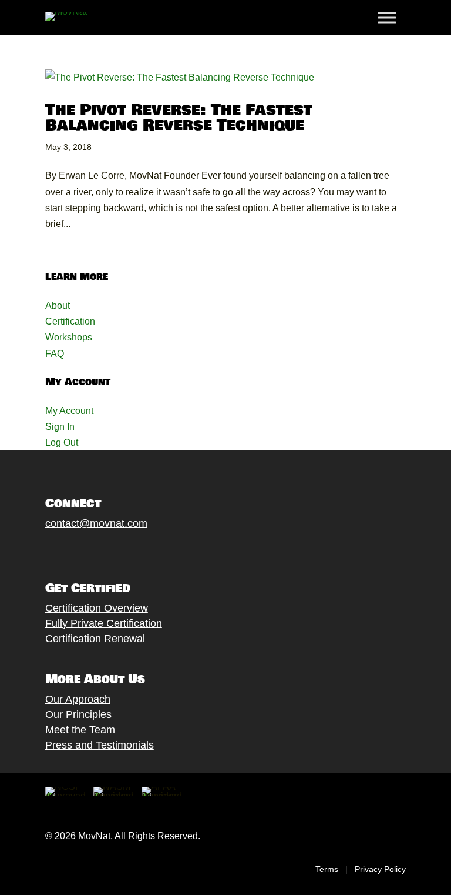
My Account (69, 411)
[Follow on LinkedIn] (133, 551)
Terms (326, 869)
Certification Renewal (95, 638)
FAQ (54, 354)
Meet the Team (80, 730)
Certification (70, 321)
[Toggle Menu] (387, 17)
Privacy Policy (380, 869)
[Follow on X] (63, 551)
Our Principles (78, 714)
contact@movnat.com (96, 523)
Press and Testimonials (99, 745)
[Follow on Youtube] (110, 551)
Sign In (60, 427)
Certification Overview (96, 608)
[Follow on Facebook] (40, 551)
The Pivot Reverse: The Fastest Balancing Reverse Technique (178, 118)
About (57, 305)
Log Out (61, 443)
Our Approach (77, 699)
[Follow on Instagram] (87, 551)
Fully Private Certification (103, 623)
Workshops (68, 337)
